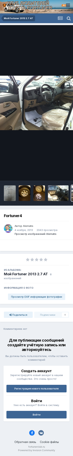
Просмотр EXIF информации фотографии (36, 296)
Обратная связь (25, 442)
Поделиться (19, 314)
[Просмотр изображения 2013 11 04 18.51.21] (24, 193)
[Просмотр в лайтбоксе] (36, 103)
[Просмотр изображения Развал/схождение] (10, 193)
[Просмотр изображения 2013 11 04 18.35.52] (39, 193)
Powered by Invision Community (36, 450)
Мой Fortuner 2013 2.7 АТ (26, 274)
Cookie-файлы (49, 442)
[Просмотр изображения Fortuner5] (58, 193)
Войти (36, 414)
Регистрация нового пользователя (36, 388)
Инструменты (56, 173)
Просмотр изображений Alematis (35, 233)
